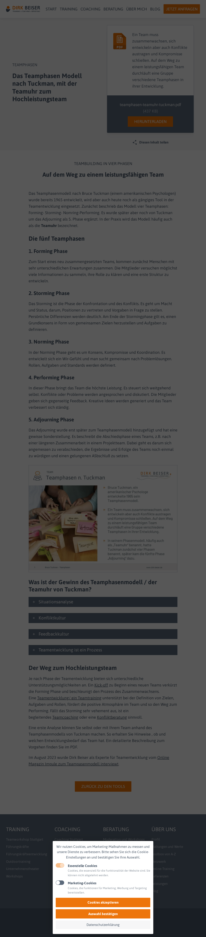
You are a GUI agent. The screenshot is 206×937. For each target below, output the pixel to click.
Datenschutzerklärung (103, 925)
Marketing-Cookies (82, 883)
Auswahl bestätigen (103, 914)
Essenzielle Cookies (82, 866)
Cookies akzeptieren (103, 902)
